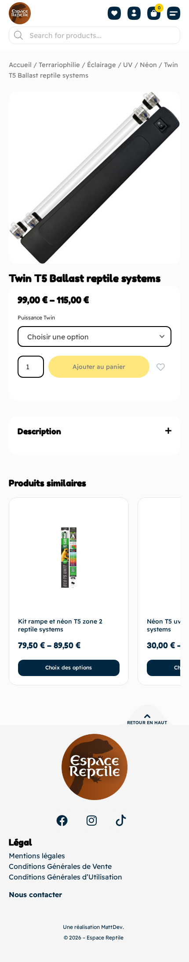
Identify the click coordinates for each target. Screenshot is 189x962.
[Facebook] (62, 820)
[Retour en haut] (147, 716)
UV (128, 64)
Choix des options (68, 667)
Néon (148, 64)
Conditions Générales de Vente (60, 866)
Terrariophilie (59, 64)
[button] (173, 13)
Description (39, 431)
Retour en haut (147, 722)
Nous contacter (35, 894)
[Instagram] (91, 820)
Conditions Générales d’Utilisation (65, 876)
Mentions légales (37, 855)
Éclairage (101, 64)
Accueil (20, 64)
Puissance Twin (36, 317)
